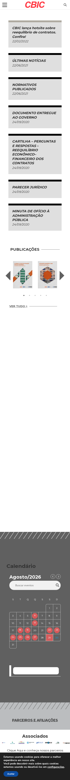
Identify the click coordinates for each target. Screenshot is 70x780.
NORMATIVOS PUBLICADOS (24, 87)
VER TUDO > (18, 306)
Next (62, 275)
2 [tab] (29, 295)
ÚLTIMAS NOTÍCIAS (29, 61)
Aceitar (11, 773)
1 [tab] (24, 295)
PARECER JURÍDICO (29, 187)
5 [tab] (46, 295)
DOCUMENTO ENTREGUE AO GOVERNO (34, 115)
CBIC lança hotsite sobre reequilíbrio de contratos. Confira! (34, 32)
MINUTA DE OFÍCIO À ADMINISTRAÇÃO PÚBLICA (30, 215)
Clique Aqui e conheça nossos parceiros (35, 750)
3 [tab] (35, 295)
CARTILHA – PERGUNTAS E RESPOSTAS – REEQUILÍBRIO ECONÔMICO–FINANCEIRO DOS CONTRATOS (33, 152)
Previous (8, 275)
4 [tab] (41, 295)
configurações (55, 767)
